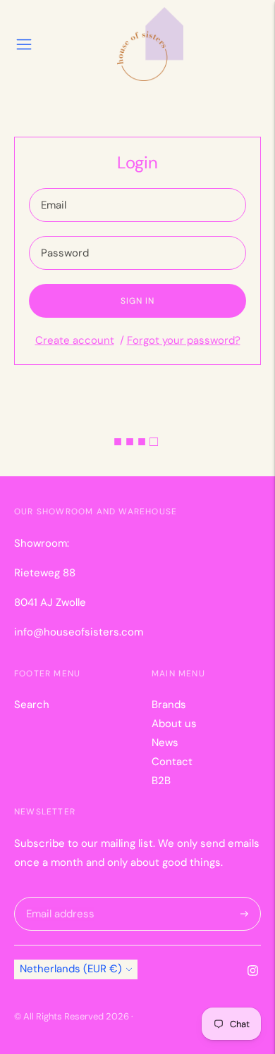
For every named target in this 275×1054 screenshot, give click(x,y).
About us (174, 724)
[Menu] (24, 44)
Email (54, 188)
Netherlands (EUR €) (71, 969)
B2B (161, 781)
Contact (172, 762)
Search (31, 705)
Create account (74, 340)
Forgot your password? (183, 340)
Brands (169, 705)
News (165, 743)
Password (64, 236)
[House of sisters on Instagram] (253, 972)
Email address (57, 897)
